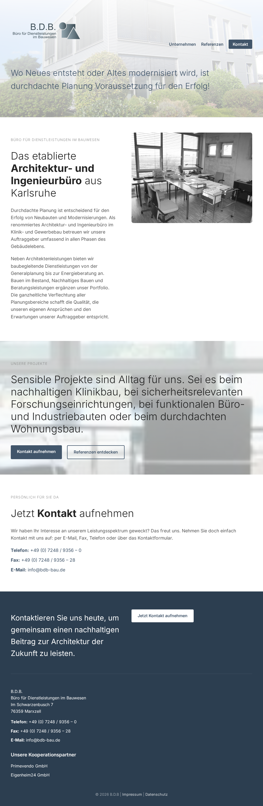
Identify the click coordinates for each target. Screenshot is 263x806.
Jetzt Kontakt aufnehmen (162, 615)
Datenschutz (156, 794)
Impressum (132, 794)
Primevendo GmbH (29, 765)
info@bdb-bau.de (43, 740)
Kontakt (240, 44)
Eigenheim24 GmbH (30, 774)
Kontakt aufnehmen (36, 451)
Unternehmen (182, 44)
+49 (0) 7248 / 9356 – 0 (53, 721)
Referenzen (212, 44)
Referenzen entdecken (96, 452)
